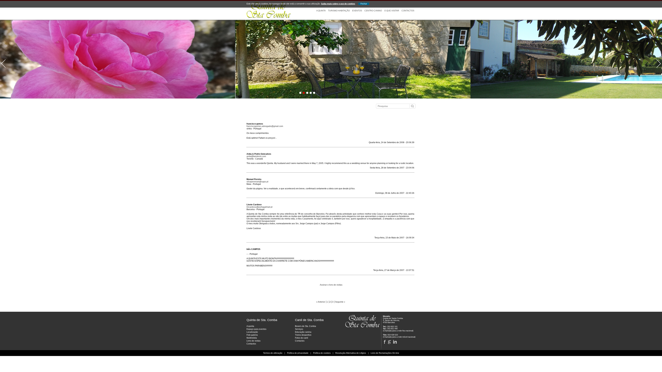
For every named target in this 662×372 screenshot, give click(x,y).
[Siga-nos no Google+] (389, 341)
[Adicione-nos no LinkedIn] (395, 341)
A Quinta (321, 10)
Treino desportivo (303, 335)
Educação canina (303, 332)
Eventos (357, 10)
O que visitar (391, 10)
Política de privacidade (297, 353)
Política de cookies (322, 353)
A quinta (250, 326)
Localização (252, 332)
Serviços (299, 329)
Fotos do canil (301, 338)
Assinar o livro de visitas (331, 285)
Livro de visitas (253, 341)
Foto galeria (252, 335)
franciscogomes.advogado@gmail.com (265, 126)
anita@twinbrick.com (256, 156)
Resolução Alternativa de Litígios (350, 353)
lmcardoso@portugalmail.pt (259, 207)
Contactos (408, 10)
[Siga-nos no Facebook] (385, 341)
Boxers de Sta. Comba (305, 326)
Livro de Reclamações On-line (385, 353)
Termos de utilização (272, 353)
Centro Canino (373, 10)
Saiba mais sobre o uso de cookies (338, 4)
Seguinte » (340, 302)
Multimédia (252, 338)
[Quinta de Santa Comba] (269, 17)
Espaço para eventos (256, 329)
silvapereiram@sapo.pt (257, 181)
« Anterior (320, 302)
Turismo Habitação (339, 10)
